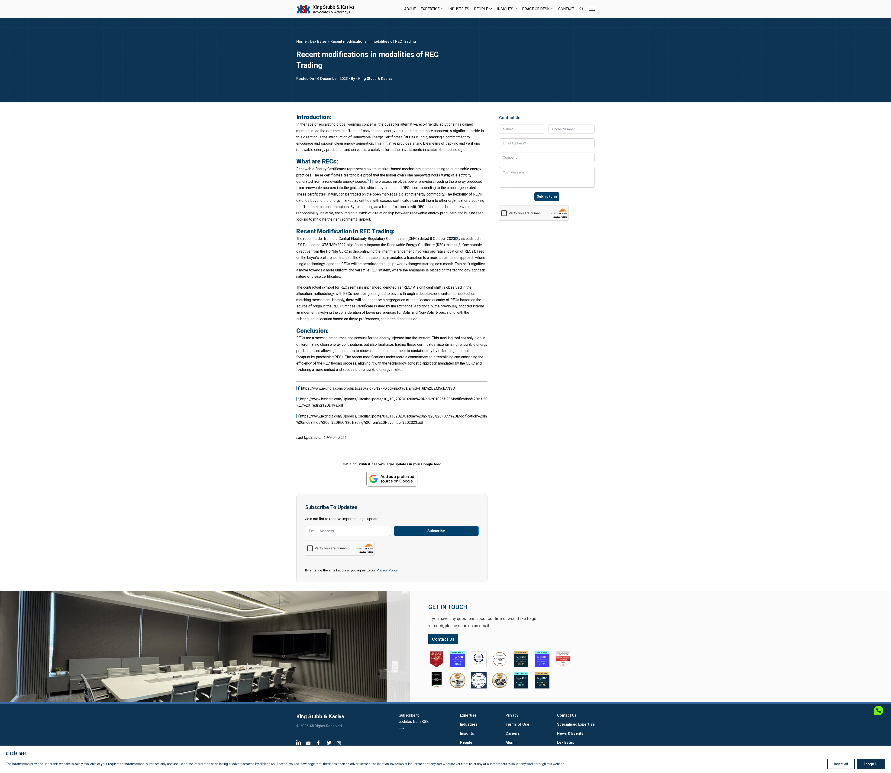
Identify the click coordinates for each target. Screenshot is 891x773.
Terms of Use (517, 724)
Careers (513, 733)
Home (301, 41)
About (410, 9)
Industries (458, 9)
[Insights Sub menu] (516, 9)
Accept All (870, 764)
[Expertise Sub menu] (442, 9)
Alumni (511, 742)
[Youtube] (308, 743)
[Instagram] (338, 743)
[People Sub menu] (490, 9)
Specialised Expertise (576, 724)
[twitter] (329, 742)
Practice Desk (535, 9)
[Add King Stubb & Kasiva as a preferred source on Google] (391, 479)
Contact (566, 9)
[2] (457, 238)
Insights (505, 9)
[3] (460, 245)
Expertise (430, 9)
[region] (445, 759)
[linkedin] (298, 742)
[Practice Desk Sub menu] (552, 9)
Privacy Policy (387, 570)
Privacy (512, 715)
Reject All (841, 764)
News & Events (570, 733)
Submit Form (547, 196)
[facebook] (318, 742)
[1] (369, 181)
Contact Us (567, 715)
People (481, 9)
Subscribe (436, 531)
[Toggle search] (581, 9)
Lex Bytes (318, 41)
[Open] (592, 9)
